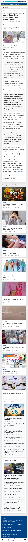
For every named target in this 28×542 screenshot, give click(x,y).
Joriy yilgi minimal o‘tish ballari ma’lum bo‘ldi (13, 489)
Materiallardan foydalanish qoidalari (11, 530)
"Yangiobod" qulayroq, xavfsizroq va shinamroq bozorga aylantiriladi (12, 507)
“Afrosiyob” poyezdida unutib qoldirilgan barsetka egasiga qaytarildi (13, 501)
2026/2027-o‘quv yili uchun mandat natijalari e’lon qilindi (12, 495)
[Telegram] (9, 175)
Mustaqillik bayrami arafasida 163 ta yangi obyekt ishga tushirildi (14, 424)
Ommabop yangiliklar (10, 460)
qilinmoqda (20, 171)
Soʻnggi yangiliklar (9, 401)
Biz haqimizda (6, 524)
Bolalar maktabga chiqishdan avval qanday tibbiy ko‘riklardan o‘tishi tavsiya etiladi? (14, 444)
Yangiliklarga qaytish (10, 10)
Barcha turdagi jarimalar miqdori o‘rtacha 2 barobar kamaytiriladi (14, 483)
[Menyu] (25, 7)
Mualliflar (13, 524)
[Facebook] (12, 175)
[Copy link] (22, 175)
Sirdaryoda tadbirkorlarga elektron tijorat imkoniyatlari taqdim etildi (13, 438)
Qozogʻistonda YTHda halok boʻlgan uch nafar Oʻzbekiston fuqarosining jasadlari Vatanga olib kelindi (13, 431)
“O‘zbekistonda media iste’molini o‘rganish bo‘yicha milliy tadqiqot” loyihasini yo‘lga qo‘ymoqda (14, 451)
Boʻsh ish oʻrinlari (6, 527)
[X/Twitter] (15, 175)
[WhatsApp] (19, 175)
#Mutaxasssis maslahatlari (10, 178)
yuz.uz (9, 536)
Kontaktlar (19, 524)
